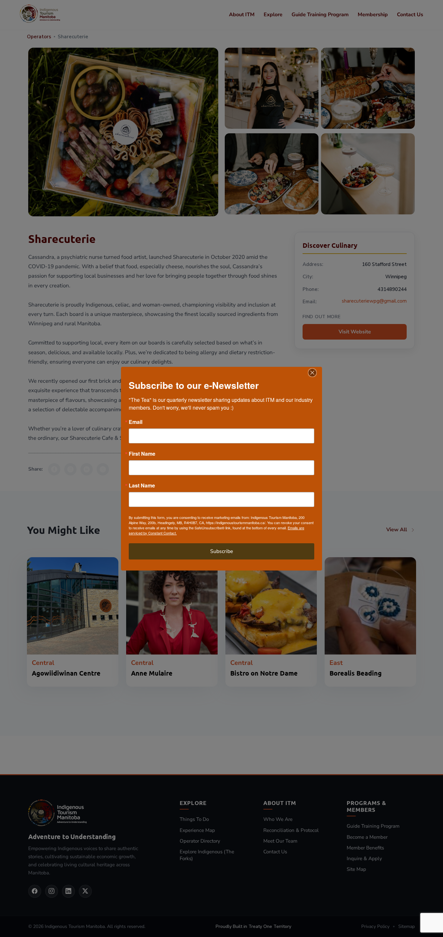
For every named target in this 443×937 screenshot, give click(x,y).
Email (135, 422)
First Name (142, 453)
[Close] (316, 373)
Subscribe (221, 551)
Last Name (142, 485)
